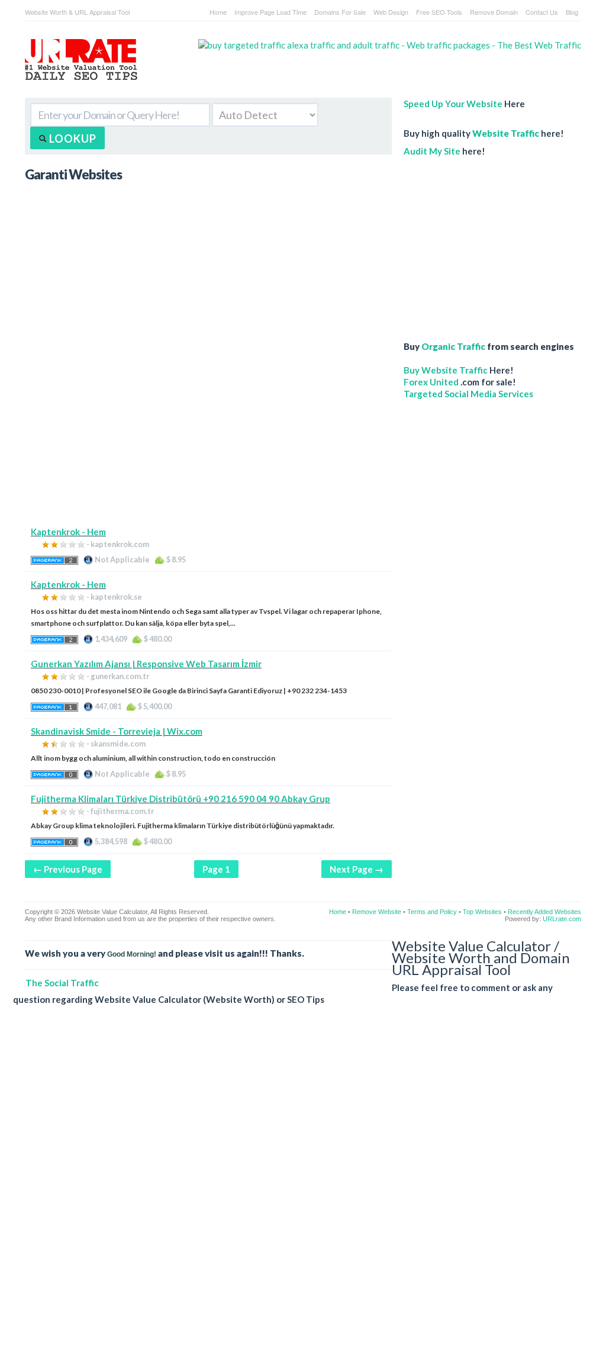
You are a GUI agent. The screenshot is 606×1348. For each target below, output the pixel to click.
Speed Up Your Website (453, 103)
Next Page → (356, 869)
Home (218, 12)
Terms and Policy (432, 911)
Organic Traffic (453, 346)
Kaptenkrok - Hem (68, 531)
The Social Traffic (62, 982)
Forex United (431, 382)
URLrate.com (562, 918)
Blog (572, 12)
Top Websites (482, 911)
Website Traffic (505, 133)
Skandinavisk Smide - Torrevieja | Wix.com (116, 731)
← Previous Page (67, 869)
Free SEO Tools (439, 12)
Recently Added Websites (544, 911)
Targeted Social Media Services (468, 393)
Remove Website (376, 911)
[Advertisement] (208, 443)
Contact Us (542, 12)
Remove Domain (494, 12)
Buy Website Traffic (446, 370)
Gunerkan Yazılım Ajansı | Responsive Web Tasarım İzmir (146, 663)
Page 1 (216, 869)
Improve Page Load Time (270, 12)
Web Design (390, 12)
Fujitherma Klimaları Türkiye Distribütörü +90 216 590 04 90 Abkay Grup (180, 798)
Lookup (71, 138)
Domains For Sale (340, 12)
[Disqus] (297, 1186)
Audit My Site (432, 151)
